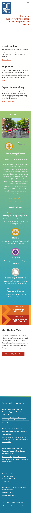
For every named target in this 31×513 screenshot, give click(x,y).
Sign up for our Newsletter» (13, 502)
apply (18, 311)
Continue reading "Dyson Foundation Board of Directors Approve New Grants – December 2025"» (15, 459)
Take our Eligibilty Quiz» (13, 354)
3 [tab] (15, 201)
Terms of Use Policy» (9, 495)
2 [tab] (13, 201)
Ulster (13, 375)
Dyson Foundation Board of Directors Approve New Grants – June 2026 (14, 412)
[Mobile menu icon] (27, 2)
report (19, 321)
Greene (14, 365)
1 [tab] (11, 201)
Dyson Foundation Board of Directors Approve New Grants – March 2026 (14, 431)
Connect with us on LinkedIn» (14, 506)
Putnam (22, 386)
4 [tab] (18, 201)
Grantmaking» (6, 60)
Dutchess (22, 378)
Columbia (22, 369)
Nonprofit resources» (8, 101)
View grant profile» (15, 198)
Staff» (4, 80)
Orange (9, 386)
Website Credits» (7, 492)
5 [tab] (20, 201)
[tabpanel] (15, 159)
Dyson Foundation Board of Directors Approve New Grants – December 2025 (14, 451)
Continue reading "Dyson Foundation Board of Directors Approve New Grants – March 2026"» (15, 439)
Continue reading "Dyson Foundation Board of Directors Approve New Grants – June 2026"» (15, 420)
